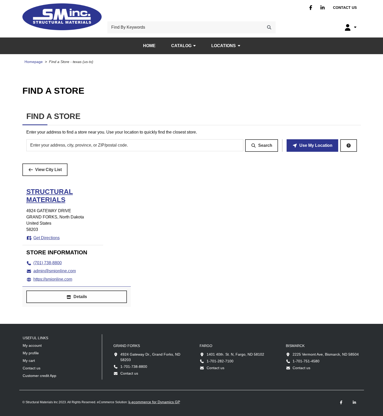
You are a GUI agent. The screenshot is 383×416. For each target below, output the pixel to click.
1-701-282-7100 (220, 361)
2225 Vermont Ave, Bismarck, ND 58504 (326, 354)
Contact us (345, 7)
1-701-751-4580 (306, 361)
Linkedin (322, 7)
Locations (223, 45)
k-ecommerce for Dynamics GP (154, 402)
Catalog (181, 45)
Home (149, 45)
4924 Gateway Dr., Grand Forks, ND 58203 (150, 357)
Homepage (33, 62)
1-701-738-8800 (133, 366)
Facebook (310, 7)
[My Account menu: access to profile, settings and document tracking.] (350, 27)
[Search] (269, 27)
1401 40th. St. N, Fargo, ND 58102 (235, 354)
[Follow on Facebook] (341, 402)
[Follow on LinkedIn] (354, 402)
